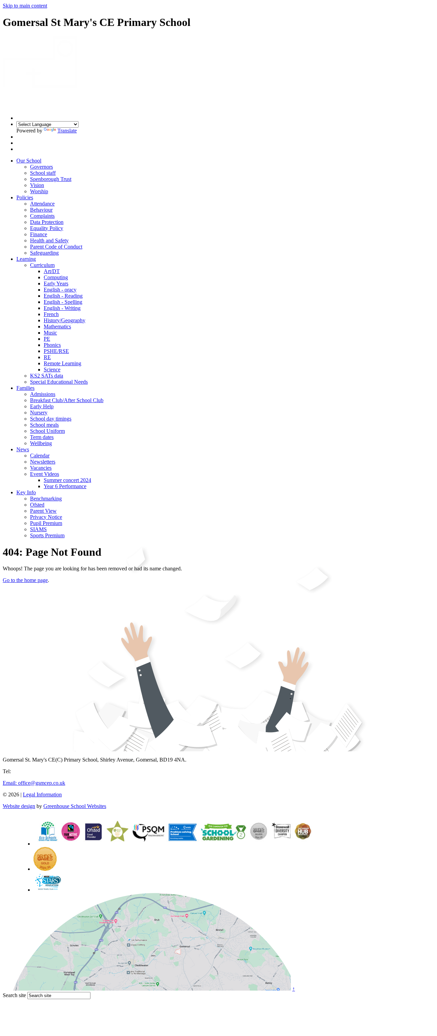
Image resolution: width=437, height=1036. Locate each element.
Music (50, 333)
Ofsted (37, 505)
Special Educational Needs (59, 382)
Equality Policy (46, 228)
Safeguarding (44, 253)
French (51, 314)
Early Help (42, 406)
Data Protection (47, 222)
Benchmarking (46, 498)
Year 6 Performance (65, 486)
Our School (28, 161)
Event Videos (44, 474)
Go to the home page (25, 580)
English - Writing (62, 308)
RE (47, 357)
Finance (38, 234)
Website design (19, 806)
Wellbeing (41, 443)
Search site (14, 995)
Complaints (42, 216)
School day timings (50, 419)
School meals (44, 425)
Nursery (38, 412)
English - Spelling (63, 302)
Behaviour (41, 210)
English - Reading (63, 296)
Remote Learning (62, 363)
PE (47, 339)
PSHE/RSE (56, 351)
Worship (39, 191)
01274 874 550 (28, 771)
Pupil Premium (46, 523)
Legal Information (42, 794)
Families (25, 388)
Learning (26, 259)
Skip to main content (25, 6)
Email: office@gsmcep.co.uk (34, 783)
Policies (24, 197)
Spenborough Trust (50, 179)
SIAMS (38, 529)
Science (52, 369)
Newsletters (42, 462)
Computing (56, 277)
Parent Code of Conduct (56, 247)
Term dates (42, 437)
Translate (67, 130)
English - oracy (60, 290)
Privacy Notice (46, 517)
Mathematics (57, 326)
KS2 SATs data (46, 376)
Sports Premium (47, 535)
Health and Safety (49, 240)
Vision (37, 185)
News (22, 449)
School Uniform (47, 431)
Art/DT (52, 271)
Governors (41, 167)
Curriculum (42, 265)
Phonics (52, 345)
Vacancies (41, 468)
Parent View (43, 511)
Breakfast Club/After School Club (66, 400)
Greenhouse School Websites (74, 806)
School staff (43, 173)
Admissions (42, 394)
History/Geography (64, 320)
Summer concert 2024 (67, 480)
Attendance (42, 204)
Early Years (56, 283)
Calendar (40, 455)
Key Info (26, 492)
